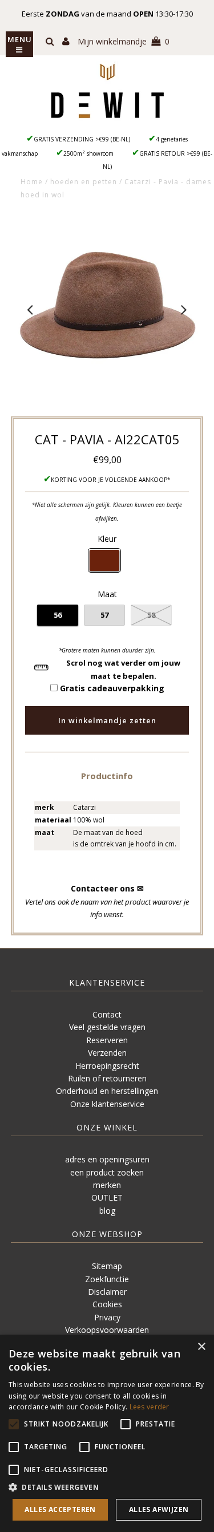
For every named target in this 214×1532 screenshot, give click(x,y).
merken (107, 1185)
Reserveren (107, 1040)
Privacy (107, 1317)
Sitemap (107, 1266)
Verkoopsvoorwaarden (107, 1329)
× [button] (201, 1347)
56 (58, 615)
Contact (107, 1014)
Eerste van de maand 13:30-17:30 (107, 14)
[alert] (107, 1433)
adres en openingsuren (107, 1159)
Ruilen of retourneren (107, 1078)
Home (32, 182)
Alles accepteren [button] (60, 1509)
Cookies (107, 1304)
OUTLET (107, 1197)
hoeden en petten (83, 182)
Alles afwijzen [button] (159, 1509)
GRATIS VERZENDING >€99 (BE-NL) (82, 139)
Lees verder (149, 1407)
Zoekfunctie (107, 1279)
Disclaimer (107, 1291)
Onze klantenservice (107, 1104)
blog (107, 1210)
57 (104, 615)
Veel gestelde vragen (107, 1027)
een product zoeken (107, 1172)
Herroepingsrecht (107, 1065)
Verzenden (107, 1052)
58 (151, 615)
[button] (107, 775)
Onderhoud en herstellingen (107, 1090)
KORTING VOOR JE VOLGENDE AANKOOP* (111, 480)
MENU (19, 39)
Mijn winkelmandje (123, 41)
